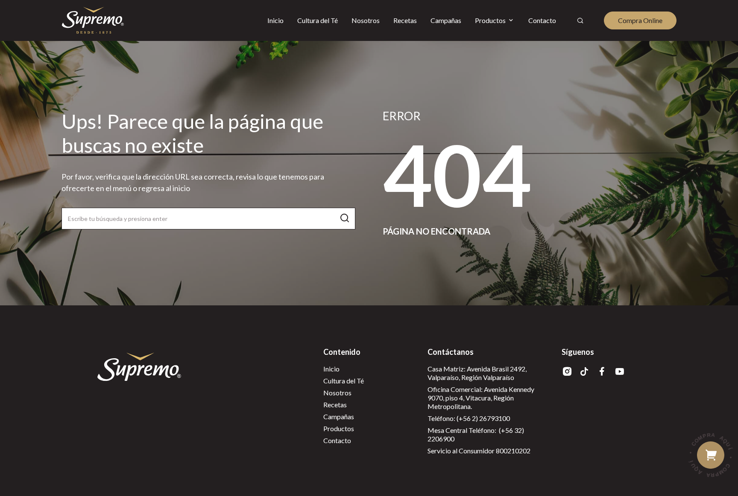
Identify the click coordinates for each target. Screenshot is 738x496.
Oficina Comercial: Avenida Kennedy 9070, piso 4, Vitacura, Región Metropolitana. (481, 397)
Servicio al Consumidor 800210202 (479, 451)
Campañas (338, 416)
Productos (338, 428)
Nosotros (337, 393)
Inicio (331, 369)
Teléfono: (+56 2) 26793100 (469, 418)
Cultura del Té (343, 381)
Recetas (335, 404)
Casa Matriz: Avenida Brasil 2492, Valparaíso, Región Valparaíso (477, 373)
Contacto (337, 440)
